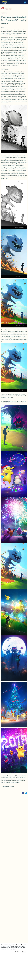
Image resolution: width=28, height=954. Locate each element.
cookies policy (14, 946)
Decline (17, 952)
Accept (24, 952)
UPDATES (8, 9)
